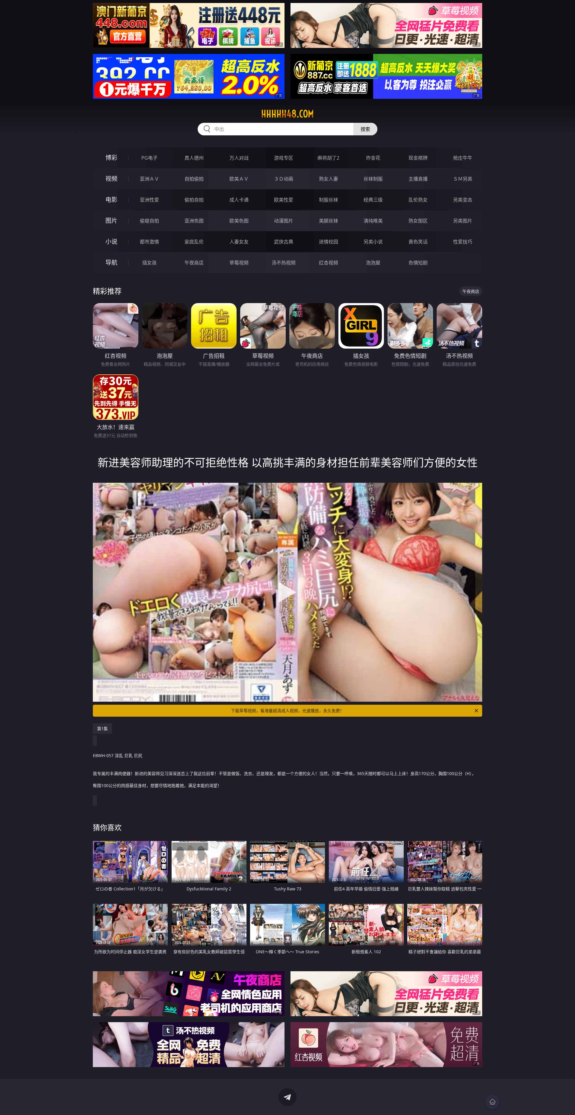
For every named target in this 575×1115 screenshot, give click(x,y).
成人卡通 (239, 199)
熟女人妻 (328, 179)
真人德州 (194, 158)
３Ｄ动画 (283, 179)
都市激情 (149, 241)
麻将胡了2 (328, 158)
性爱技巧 (462, 241)
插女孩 (149, 262)
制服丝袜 (328, 199)
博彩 (111, 158)
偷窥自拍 (149, 220)
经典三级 (373, 199)
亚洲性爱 (149, 199)
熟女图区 (418, 220)
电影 (111, 200)
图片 (111, 221)
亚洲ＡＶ (149, 179)
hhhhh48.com (287, 114)
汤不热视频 (284, 262)
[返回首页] (492, 1102)
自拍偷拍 (194, 179)
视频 (111, 179)
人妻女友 (239, 241)
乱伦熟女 (418, 199)
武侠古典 (283, 241)
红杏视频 (328, 262)
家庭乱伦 (194, 241)
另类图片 (462, 220)
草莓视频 (239, 262)
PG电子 (149, 158)
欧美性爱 (283, 199)
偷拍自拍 (194, 199)
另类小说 (373, 241)
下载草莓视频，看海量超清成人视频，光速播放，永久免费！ (287, 710)
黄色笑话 (418, 241)
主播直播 (418, 179)
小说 (111, 241)
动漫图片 (283, 220)
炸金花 (373, 158)
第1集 (102, 728)
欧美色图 (239, 220)
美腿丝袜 (328, 220)
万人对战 (239, 158)
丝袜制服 (373, 179)
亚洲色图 (194, 220)
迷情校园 (328, 241)
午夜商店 (194, 262)
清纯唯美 (373, 220)
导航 (111, 262)
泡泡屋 (373, 262)
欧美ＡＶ (239, 179)
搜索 (365, 129)
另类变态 (462, 199)
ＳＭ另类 (462, 179)
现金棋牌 (418, 158)
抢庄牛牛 (462, 158)
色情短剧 (418, 262)
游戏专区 (283, 158)
